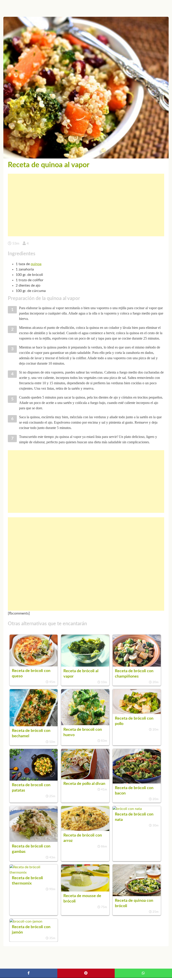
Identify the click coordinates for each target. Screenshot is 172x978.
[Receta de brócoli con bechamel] (34, 725)
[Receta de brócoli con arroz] (85, 830)
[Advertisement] (86, 205)
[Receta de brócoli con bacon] (137, 782)
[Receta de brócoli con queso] (34, 665)
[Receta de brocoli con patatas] (34, 779)
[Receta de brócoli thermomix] (34, 872)
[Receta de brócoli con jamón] (26, 921)
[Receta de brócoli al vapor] (85, 665)
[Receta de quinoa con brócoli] (137, 895)
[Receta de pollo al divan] (85, 778)
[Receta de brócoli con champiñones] (137, 665)
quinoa (36, 264)
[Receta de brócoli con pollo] (137, 713)
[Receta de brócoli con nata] (127, 809)
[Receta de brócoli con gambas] (34, 841)
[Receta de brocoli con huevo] (85, 724)
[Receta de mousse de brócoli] (85, 890)
